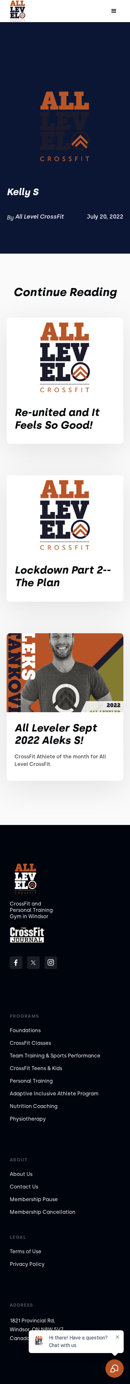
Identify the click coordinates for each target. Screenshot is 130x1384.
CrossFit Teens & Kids (36, 1068)
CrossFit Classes (30, 1043)
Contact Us (24, 1187)
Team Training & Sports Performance (55, 1056)
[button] (113, 11)
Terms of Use (25, 1252)
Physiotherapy (28, 1119)
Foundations (25, 1030)
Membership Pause (34, 1199)
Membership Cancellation (42, 1212)
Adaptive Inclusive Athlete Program (54, 1094)
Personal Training (31, 1081)
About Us (21, 1174)
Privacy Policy (27, 1264)
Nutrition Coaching (33, 1106)
